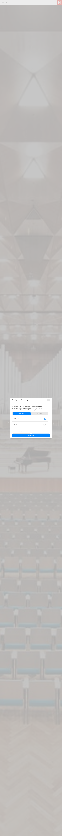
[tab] (22, 413)
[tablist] (30, 413)
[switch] (45, 419)
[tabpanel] (30, 421)
